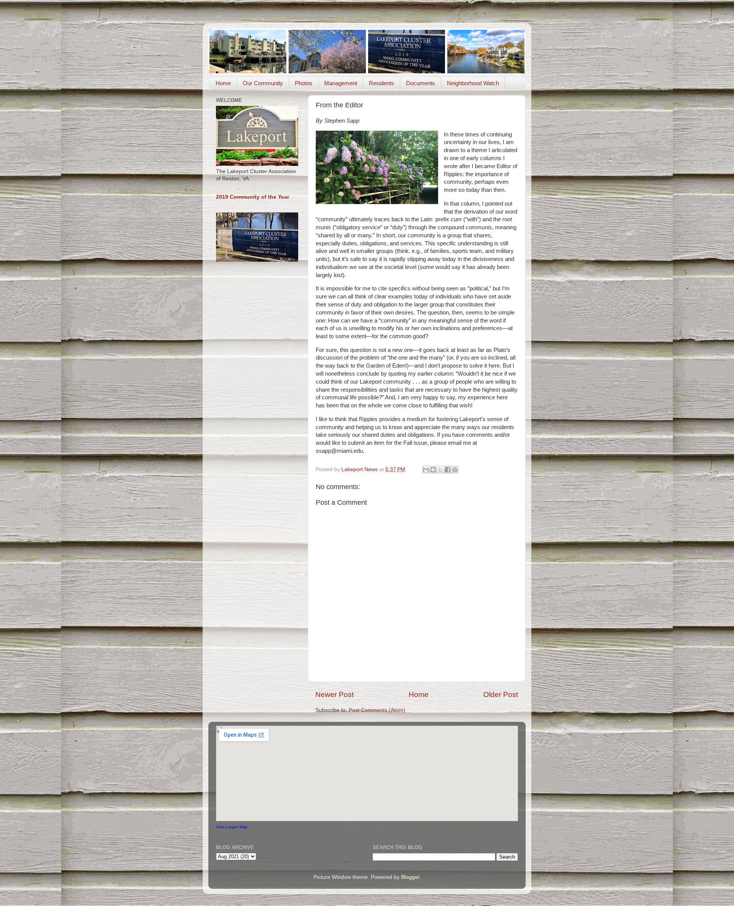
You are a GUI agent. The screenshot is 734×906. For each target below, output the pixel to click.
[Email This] (426, 469)
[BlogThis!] (433, 469)
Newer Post (334, 694)
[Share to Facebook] (447, 469)
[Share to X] (440, 469)
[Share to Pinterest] (455, 469)
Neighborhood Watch (473, 83)
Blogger (410, 877)
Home (223, 83)
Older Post (500, 694)
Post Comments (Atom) (377, 710)
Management (340, 83)
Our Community (263, 83)
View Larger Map (231, 827)
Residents (381, 83)
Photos (303, 83)
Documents (420, 83)
